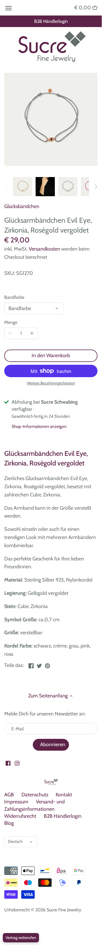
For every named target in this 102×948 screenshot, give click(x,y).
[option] (22, 186)
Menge (10, 322)
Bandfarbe (14, 297)
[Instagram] (17, 762)
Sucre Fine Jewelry (64, 909)
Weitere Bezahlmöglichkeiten (51, 383)
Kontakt (64, 795)
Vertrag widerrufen (21, 937)
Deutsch (15, 841)
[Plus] (32, 333)
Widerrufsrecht (20, 816)
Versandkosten (44, 249)
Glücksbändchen (21, 206)
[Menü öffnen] (8, 8)
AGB (9, 795)
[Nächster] (96, 186)
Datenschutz (34, 795)
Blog (9, 823)
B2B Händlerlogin (51, 21)
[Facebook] (8, 762)
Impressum (16, 802)
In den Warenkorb (51, 355)
